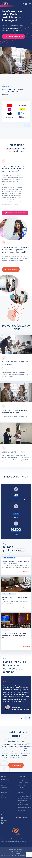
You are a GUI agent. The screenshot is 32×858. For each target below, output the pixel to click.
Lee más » (26, 572)
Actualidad (6, 558)
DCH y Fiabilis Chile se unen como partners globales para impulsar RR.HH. (15, 635)
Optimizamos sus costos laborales (15, 213)
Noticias (12, 558)
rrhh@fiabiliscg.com (23, 802)
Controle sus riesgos (10, 269)
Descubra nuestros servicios (14, 36)
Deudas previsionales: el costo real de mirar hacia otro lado (15, 562)
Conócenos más (16, 765)
